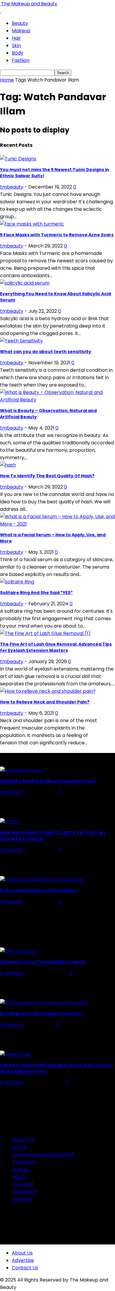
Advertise (23, 1260)
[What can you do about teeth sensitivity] (21, 340)
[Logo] (0, 11)
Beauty (20, 23)
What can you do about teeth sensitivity (45, 352)
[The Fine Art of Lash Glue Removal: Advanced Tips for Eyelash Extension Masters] (45, 633)
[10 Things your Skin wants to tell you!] (44, 1002)
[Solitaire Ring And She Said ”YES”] (17, 581)
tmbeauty (11, 186)
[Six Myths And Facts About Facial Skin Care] (20, 770)
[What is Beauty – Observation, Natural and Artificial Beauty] (57, 399)
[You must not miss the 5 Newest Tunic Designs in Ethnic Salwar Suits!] (18, 158)
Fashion (20, 60)
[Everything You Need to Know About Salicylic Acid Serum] (25, 283)
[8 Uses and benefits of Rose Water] (42, 879)
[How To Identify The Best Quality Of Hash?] (8, 465)
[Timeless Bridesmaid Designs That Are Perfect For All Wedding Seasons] (15, 1054)
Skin (16, 45)
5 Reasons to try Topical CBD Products (43, 962)
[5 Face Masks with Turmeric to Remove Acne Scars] (32, 224)
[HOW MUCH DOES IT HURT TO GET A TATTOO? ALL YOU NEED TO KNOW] (10, 821)
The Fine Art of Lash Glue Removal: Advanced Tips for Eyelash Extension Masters (56, 647)
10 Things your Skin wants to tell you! (41, 1013)
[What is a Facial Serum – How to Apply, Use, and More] (57, 524)
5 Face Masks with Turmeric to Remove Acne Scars (57, 235)
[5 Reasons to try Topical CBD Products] (18, 951)
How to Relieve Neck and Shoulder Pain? (44, 702)
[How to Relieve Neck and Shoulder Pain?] (48, 691)
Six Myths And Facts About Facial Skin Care (47, 781)
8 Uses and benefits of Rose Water (38, 890)
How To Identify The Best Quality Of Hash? (47, 476)
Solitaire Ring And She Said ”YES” (36, 593)
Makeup (21, 30)
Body (17, 53)
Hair (16, 38)
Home (7, 79)
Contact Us (25, 1267)
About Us (22, 1252)
